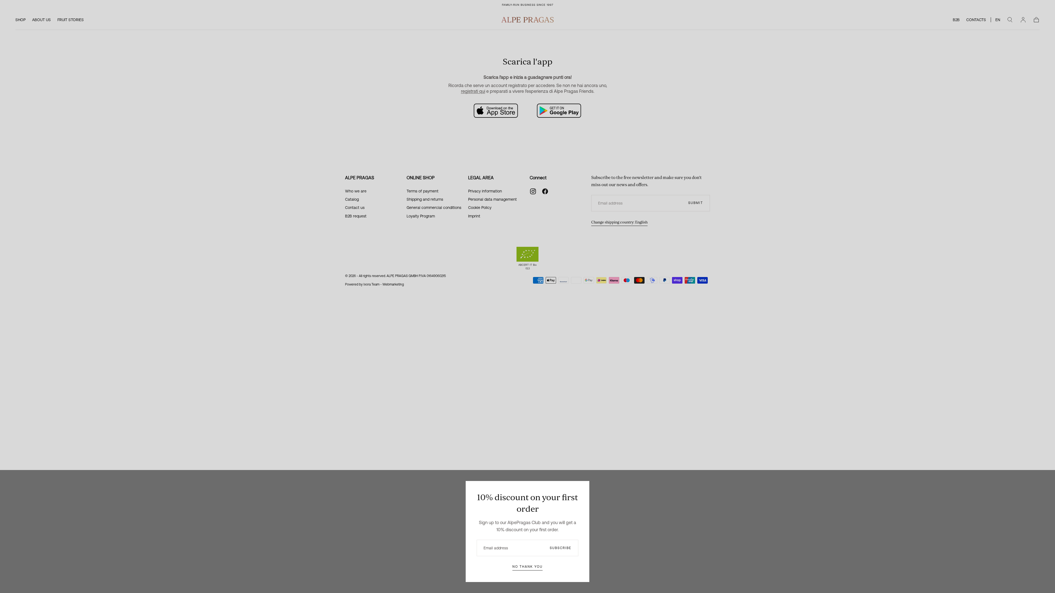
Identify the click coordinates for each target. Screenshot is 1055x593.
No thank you (527, 567)
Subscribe (560, 548)
